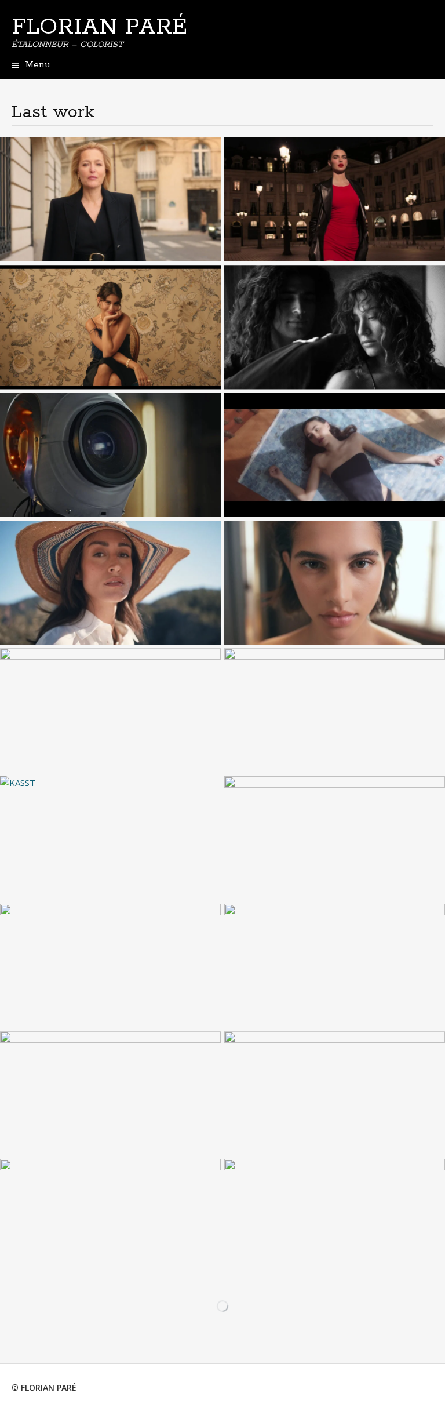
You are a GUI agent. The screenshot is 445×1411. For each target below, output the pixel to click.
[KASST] (110, 838)
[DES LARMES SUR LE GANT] (110, 1221)
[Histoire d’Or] (334, 966)
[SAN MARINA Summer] (110, 583)
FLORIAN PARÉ (99, 27)
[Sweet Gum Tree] (334, 1221)
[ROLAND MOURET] (334, 327)
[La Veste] (334, 710)
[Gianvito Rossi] (334, 583)
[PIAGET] (110, 710)
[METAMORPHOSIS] (110, 966)
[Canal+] (110, 455)
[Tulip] (334, 455)
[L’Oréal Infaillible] (334, 199)
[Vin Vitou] (334, 838)
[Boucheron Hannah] (334, 1093)
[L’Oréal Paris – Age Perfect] (110, 199)
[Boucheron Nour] (110, 327)
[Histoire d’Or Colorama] (110, 1093)
